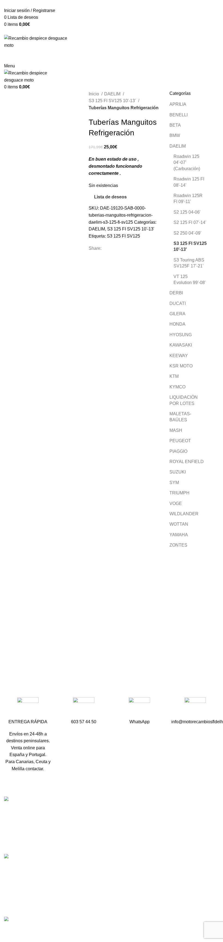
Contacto (161, 841)
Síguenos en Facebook (101, 861)
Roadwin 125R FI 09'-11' (188, 198)
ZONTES (178, 545)
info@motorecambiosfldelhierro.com (114, 851)
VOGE (175, 503)
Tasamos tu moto (169, 831)
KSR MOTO (181, 366)
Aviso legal (163, 886)
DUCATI (177, 303)
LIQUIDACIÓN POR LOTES (183, 400)
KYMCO (177, 387)
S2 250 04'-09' (187, 233)
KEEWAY (178, 355)
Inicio (94, 94)
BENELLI (178, 115)
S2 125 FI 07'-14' (190, 222)
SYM (174, 482)
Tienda (159, 821)
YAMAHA (178, 534)
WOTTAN (178, 524)
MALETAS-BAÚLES (180, 416)
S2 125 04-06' (187, 212)
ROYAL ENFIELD (186, 461)
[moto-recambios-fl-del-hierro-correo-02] (195, 708)
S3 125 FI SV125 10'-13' (113, 100)
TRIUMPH (179, 493)
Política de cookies (171, 906)
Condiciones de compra (176, 876)
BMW (174, 135)
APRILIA (177, 104)
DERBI (176, 293)
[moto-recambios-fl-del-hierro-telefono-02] (83, 708)
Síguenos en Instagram (101, 870)
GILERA (177, 313)
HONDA (177, 324)
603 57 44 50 (92, 841)
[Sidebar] (7, 930)
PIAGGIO (178, 451)
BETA (175, 125)
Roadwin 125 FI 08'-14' (189, 182)
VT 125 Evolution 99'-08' (190, 279)
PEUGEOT (180, 440)
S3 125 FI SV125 (123, 236)
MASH (175, 430)
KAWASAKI (180, 345)
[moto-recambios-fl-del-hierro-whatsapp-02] (139, 708)
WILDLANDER (184, 513)
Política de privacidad (173, 896)
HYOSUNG (180, 334)
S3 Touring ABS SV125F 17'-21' (189, 263)
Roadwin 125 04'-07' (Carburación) (187, 162)
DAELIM (113, 94)
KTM (174, 376)
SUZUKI (177, 472)
